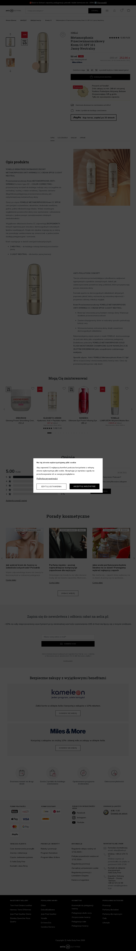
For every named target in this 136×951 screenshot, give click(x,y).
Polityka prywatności (47, 478)
